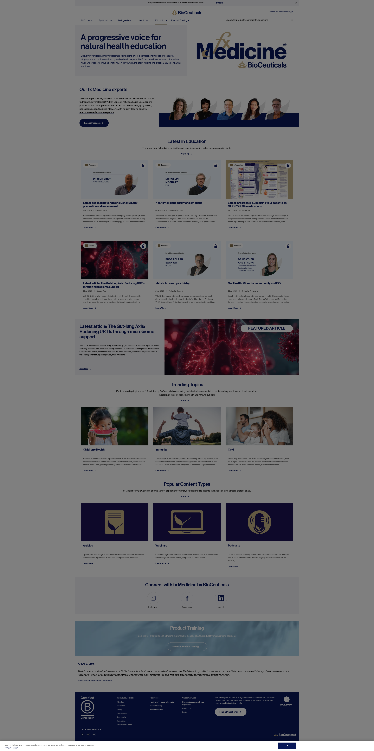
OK (287, 745)
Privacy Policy (11, 748)
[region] (187, 746)
